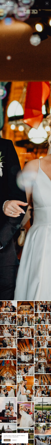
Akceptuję (7, 440)
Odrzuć (14, 440)
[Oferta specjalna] (46, 3)
